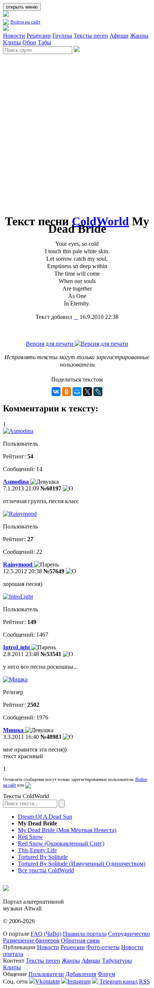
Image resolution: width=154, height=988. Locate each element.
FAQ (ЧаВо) (46, 934)
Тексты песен (91, 35)
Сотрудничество (129, 934)
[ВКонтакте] (56, 391)
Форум (106, 974)
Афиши (119, 35)
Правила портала (85, 934)
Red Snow (30, 837)
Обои (29, 42)
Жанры (139, 35)
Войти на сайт (25, 22)
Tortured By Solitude (43, 857)
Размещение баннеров (31, 940)
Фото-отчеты (103, 947)
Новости (14, 35)
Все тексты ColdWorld (46, 870)
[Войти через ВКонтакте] (28, 785)
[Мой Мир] (77, 391)
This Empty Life (37, 850)
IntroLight (17, 647)
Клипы (12, 42)
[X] (87, 391)
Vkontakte (47, 981)
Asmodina (16, 482)
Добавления (80, 974)
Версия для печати (50, 344)
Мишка (14, 730)
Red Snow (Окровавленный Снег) (61, 843)
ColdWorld (100, 221)
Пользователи (46, 974)
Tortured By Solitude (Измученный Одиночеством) (81, 863)
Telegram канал (118, 981)
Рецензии (39, 35)
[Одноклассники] (66, 391)
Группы (62, 35)
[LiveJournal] (97, 391)
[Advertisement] (77, 131)
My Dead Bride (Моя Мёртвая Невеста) (67, 830)
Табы (44, 42)
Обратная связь (80, 940)
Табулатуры (117, 960)
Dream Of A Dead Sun (45, 816)
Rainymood (18, 564)
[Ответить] (68, 488)
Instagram (78, 981)
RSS (144, 981)
